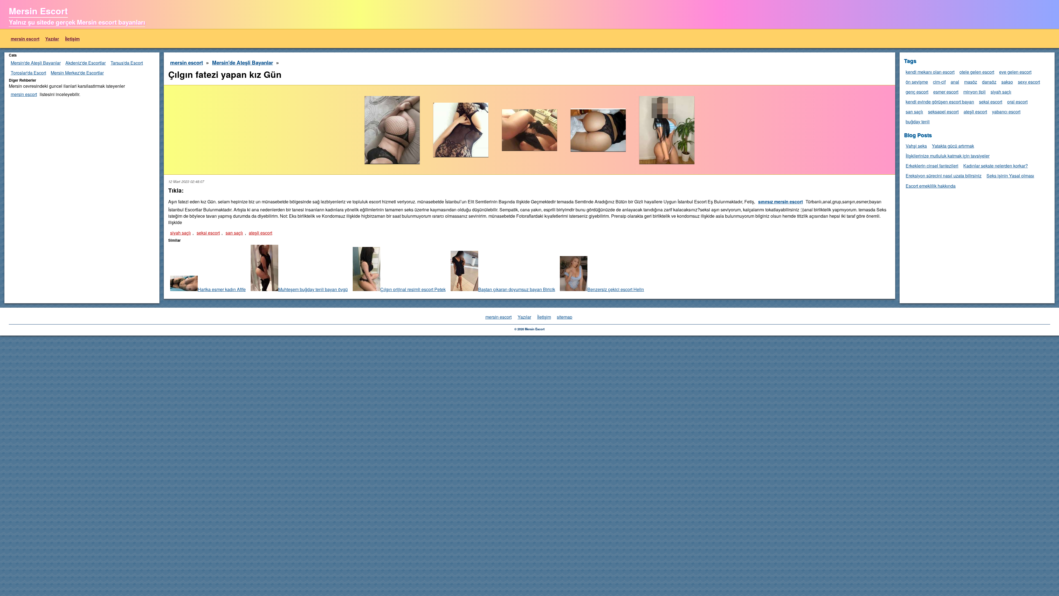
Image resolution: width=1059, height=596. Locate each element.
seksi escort (208, 233)
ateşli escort (260, 233)
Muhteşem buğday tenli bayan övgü (313, 289)
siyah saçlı (180, 233)
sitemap (564, 317)
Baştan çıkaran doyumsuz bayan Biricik (516, 289)
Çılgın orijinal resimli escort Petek (413, 289)
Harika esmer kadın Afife (222, 289)
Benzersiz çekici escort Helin (615, 289)
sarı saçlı (234, 233)
